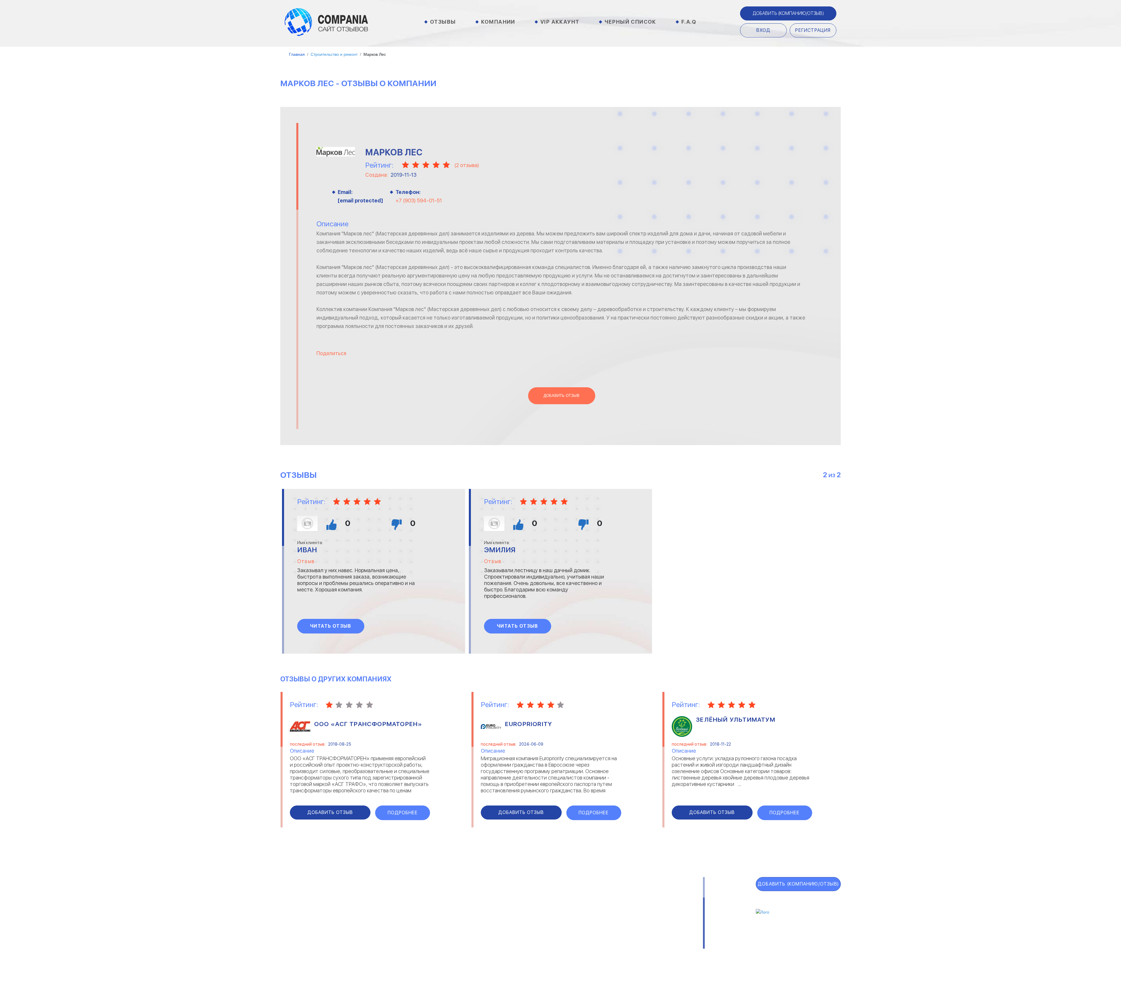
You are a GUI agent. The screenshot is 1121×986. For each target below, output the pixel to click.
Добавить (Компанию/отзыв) (788, 13)
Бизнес (406, 915)
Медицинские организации (616, 932)
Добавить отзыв (561, 396)
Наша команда (633, 953)
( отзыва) (466, 165)
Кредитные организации (614, 897)
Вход (763, 30)
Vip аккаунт (559, 22)
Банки (404, 906)
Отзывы (443, 22)
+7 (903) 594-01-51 (419, 200)
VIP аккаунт (304, 912)
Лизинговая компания (611, 915)
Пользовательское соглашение (471, 953)
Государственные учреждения (517, 897)
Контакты (409, 953)
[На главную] (326, 21)
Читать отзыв (330, 626)
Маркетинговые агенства (615, 923)
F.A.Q (688, 22)
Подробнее (403, 812)
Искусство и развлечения (513, 923)
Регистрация (813, 30)
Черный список (630, 22)
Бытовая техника (418, 932)
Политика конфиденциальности (563, 953)
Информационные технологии (517, 915)
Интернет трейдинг (506, 906)
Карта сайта (305, 954)
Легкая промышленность (615, 906)
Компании (498, 22)
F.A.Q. (290, 940)
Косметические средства (513, 932)
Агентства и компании (424, 897)
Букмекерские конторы (424, 923)
